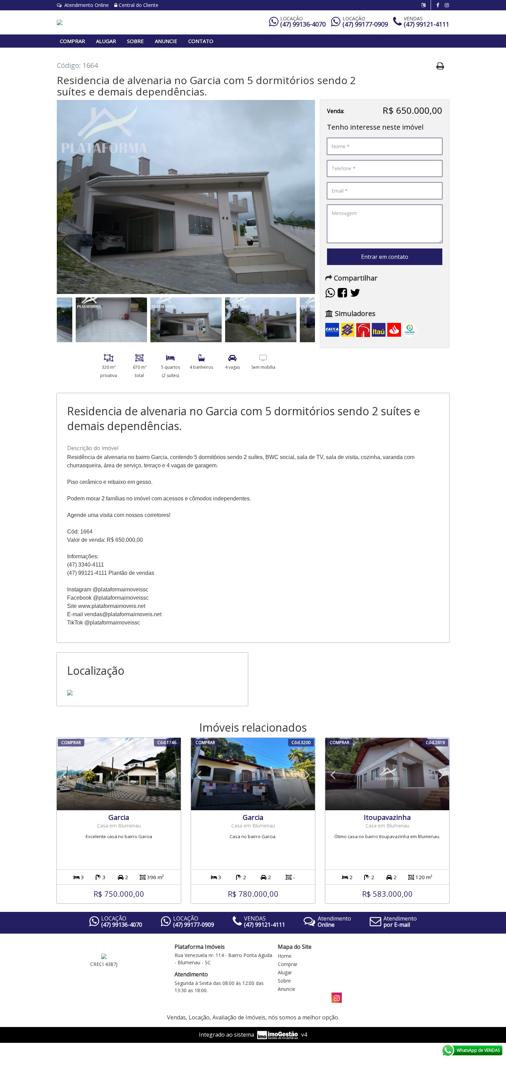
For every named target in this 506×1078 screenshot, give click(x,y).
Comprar (72, 41)
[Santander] (394, 329)
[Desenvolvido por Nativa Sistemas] (278, 1034)
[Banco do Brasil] (348, 329)
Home (285, 956)
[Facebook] (437, 5)
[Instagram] (447, 5)
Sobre (135, 41)
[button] (64, 774)
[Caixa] (332, 329)
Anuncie (166, 41)
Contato (200, 41)
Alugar (106, 41)
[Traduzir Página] (426, 5)
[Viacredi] (410, 329)
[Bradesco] (363, 329)
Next (309, 319)
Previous (62, 319)
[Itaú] (379, 329)
